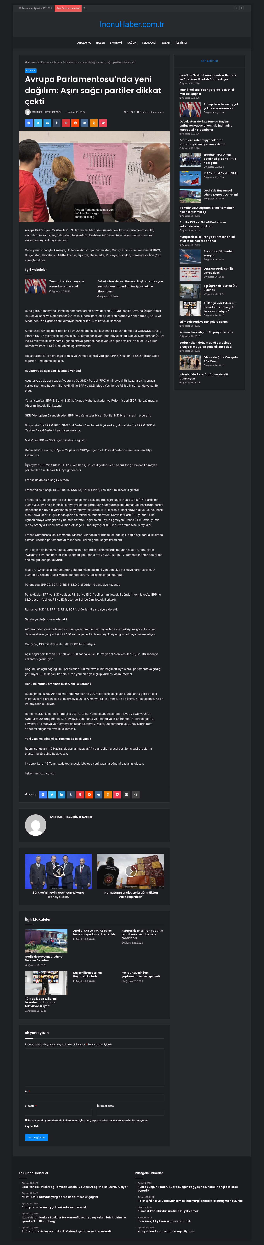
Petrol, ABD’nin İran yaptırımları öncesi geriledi (141, 974)
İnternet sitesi (105, 1105)
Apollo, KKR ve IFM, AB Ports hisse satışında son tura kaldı (94, 932)
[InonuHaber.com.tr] (132, 24)
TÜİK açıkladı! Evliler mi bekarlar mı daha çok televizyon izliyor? (41, 1002)
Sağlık (131, 42)
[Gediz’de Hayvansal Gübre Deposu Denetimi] (46, 941)
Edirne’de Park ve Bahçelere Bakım (204, 322)
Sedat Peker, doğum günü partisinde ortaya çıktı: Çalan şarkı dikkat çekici (206, 345)
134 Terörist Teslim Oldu (221, 173)
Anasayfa (84, 42)
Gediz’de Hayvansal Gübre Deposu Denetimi (44, 958)
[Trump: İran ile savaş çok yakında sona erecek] (35, 286)
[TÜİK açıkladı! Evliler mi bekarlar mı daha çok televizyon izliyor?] (46, 983)
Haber (100, 42)
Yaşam (166, 42)
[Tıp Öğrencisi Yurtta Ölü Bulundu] (190, 291)
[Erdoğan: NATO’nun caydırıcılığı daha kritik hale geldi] (190, 160)
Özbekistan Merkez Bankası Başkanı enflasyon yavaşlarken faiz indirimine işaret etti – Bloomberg (130, 286)
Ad (27, 1091)
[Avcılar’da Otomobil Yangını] (190, 256)
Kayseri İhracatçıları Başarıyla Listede (87, 974)
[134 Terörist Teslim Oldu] (190, 178)
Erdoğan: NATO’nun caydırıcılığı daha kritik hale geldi (220, 159)
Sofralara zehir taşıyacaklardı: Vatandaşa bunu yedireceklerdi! (202, 142)
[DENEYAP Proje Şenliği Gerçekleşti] (190, 274)
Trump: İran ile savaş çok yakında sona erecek (111, 8)
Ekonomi (116, 42)
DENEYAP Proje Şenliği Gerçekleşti (218, 271)
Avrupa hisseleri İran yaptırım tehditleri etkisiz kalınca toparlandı (142, 934)
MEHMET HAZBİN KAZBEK (46, 112)
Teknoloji (149, 42)
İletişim (181, 42)
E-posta (31, 1105)
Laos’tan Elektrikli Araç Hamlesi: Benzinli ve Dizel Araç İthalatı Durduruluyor (208, 77)
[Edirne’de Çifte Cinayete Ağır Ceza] (190, 362)
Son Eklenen (209, 61)
